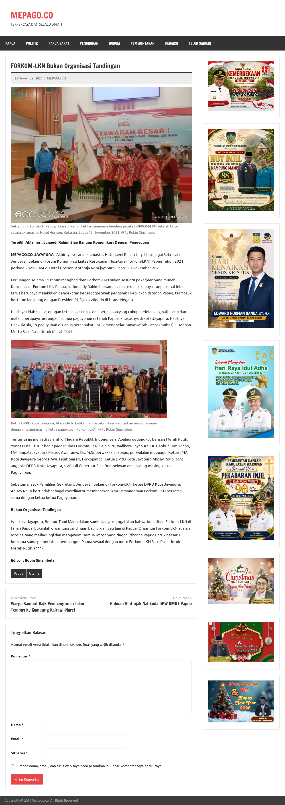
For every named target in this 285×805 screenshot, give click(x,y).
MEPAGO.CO (32, 15)
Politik (32, 43)
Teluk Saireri (200, 43)
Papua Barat (59, 43)
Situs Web (19, 752)
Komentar (20, 656)
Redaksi (171, 43)
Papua (10, 43)
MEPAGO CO (56, 78)
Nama (17, 724)
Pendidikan (89, 43)
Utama (34, 573)
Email (17, 738)
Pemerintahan (143, 43)
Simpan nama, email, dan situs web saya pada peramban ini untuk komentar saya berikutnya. (89, 765)
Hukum (114, 43)
